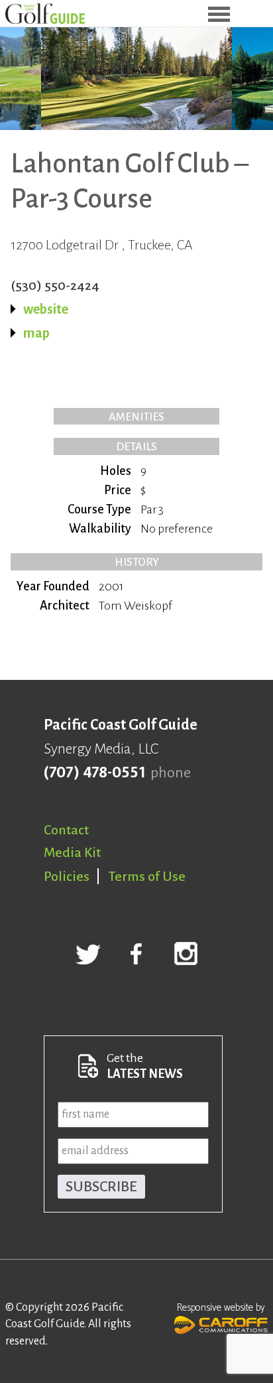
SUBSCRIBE (101, 1187)
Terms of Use (147, 876)
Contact (66, 830)
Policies (66, 876)
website (45, 309)
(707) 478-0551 (94, 772)
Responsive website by (221, 1307)
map (36, 333)
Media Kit (72, 852)
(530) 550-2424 (55, 285)
